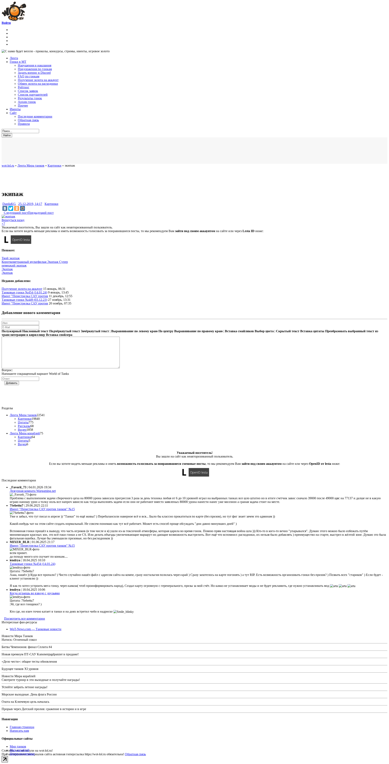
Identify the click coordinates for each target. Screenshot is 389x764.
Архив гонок (27, 102)
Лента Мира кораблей (25, 433)
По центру (165, 331)
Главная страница (22, 727)
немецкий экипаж (14, 265)
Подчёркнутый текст (64, 331)
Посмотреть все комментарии (24, 618)
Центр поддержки (22, 753)
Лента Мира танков (23, 415)
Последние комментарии (35, 116)
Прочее (23, 105)
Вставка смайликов (239, 331)
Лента (14, 58)
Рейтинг (23, 87)
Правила (24, 123)
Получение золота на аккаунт (38, 80)
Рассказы (24, 426)
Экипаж (7, 269)
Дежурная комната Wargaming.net (33, 491)
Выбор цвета (264, 331)
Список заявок (28, 91)
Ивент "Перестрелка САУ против (25, 296)
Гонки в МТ (18, 61)
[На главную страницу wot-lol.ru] (14, 20)
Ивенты (15, 109)
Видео (22, 429)
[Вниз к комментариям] (3, 212)
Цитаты (23, 422)
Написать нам (19, 730)
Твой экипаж (11, 258)
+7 (3, 223)
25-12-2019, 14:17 (30, 204)
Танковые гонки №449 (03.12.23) (24, 299)
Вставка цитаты (312, 331)
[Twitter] (10, 208)
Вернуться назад (13, 220)
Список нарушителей (33, 94)
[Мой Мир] (22, 208)
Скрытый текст (287, 331)
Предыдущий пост (41, 212)
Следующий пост (16, 212)
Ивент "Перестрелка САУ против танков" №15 (42, 509)
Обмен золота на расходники (38, 83)
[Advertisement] (101, 150)
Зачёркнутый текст (95, 331)
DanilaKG (9, 204)
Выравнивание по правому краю (198, 331)
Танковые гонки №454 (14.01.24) (24, 292)
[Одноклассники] (16, 208)
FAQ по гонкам (28, 76)
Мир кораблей (19, 750)
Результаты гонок (30, 98)
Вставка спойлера (59, 334)
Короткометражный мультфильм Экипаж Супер (35, 262)
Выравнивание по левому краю (134, 331)
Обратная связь (28, 120)
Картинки (51, 204)
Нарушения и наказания (34, 65)
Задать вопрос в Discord (34, 72)
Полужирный (11, 331)
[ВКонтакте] (4, 208)
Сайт (13, 113)
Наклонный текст (35, 331)
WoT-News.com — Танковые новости (35, 629)
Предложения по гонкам (35, 69)
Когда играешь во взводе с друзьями (35, 593)
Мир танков (18, 746)
